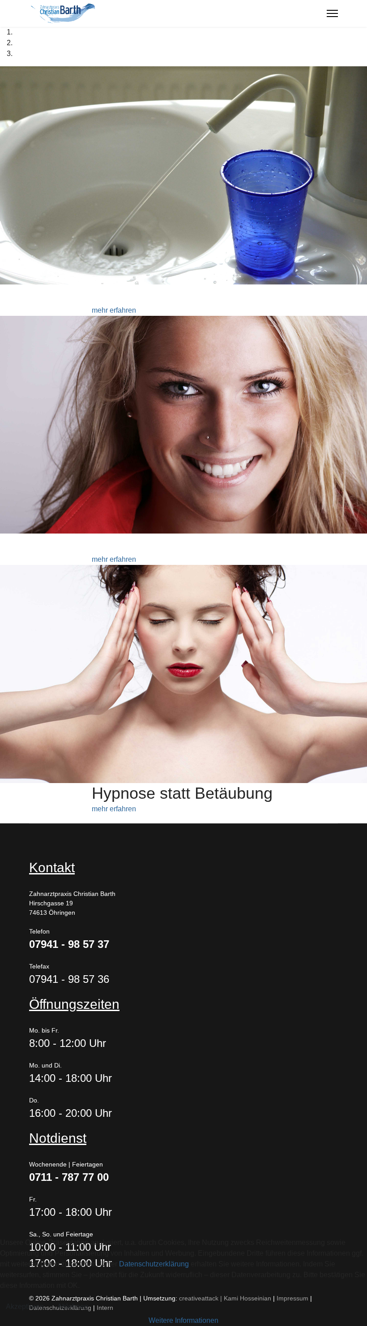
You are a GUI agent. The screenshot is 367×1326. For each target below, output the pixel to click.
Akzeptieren (25, 1306)
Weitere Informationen (183, 1320)
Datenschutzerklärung (154, 1264)
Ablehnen (72, 1306)
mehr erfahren (114, 310)
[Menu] (332, 13)
